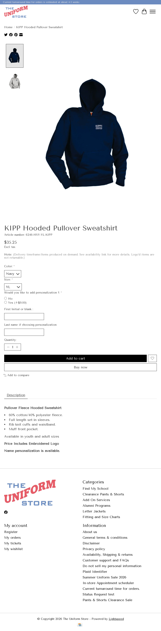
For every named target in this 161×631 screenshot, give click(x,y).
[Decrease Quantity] (8, 347)
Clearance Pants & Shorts (103, 494)
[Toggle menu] (152, 11)
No (10, 298)
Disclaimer (91, 543)
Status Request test (98, 594)
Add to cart (75, 358)
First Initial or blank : (18, 309)
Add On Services (96, 500)
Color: (9, 266)
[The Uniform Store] (16, 11)
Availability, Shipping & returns (108, 555)
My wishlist (13, 549)
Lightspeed (116, 618)
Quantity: (10, 339)
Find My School (95, 489)
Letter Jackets (94, 511)
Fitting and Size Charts (101, 517)
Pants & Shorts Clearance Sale (107, 600)
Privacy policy (94, 549)
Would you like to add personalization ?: (33, 292)
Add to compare (18, 375)
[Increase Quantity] (17, 347)
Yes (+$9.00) (17, 302)
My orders (12, 538)
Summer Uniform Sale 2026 (104, 577)
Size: (8, 279)
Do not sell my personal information (112, 566)
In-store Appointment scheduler (108, 583)
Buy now (80, 367)
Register (11, 532)
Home (8, 27)
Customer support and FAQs (106, 560)
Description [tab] (16, 395)
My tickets (12, 543)
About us (90, 532)
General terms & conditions (105, 538)
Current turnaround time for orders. (111, 589)
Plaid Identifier (95, 572)
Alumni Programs (96, 506)
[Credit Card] (79, 625)
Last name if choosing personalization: (30, 324)
